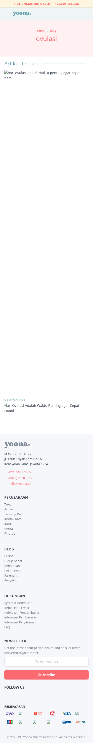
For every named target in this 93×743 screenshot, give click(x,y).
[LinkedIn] (24, 695)
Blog (53, 31)
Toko (7, 504)
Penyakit (10, 580)
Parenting (11, 575)
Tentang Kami (14, 514)
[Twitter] (33, 695)
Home (41, 31)
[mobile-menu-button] (5, 13)
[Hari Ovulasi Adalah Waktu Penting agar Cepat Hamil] (46, 232)
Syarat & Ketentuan (18, 603)
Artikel (9, 509)
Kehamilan (12, 566)
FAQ (7, 627)
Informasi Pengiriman (20, 622)
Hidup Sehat (13, 561)
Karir (7, 524)
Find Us (9, 533)
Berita (8, 529)
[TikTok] (42, 695)
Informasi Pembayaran (20, 617)
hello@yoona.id (19, 484)
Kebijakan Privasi (16, 608)
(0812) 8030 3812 (20, 478)
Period (9, 556)
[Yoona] (22, 13)
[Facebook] (7, 695)
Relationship (13, 571)
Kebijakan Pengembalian (22, 612)
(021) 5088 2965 (19, 472)
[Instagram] (16, 695)
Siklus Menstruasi (15, 400)
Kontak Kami (13, 519)
